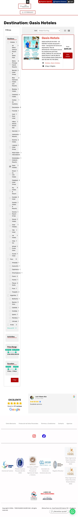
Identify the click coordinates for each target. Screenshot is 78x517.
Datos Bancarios (11, 423)
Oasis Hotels (50, 38)
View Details (68, 55)
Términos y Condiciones (48, 423)
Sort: (35, 30)
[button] (27, 2)
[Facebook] (44, 436)
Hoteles (47, 63)
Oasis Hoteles (55, 63)
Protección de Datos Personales (28, 423)
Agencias (69, 423)
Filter (15, 380)
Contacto (61, 423)
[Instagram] (34, 436)
